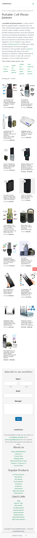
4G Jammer (18, 486)
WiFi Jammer (18, 477)
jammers (30, 49)
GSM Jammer (18, 488)
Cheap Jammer (18, 493)
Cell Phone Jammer (18, 474)
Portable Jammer (18, 508)
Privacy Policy (18, 456)
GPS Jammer (18, 479)
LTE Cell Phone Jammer (5, 69)
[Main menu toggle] (33, 4)
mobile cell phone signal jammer (21, 68)
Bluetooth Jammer (18, 491)
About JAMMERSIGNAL (18, 451)
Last (26, 386)
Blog (18, 501)
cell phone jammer (13, 44)
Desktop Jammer (18, 510)
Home (4, 11)
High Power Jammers (18, 519)
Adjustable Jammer (19, 517)
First (10, 386)
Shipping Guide (18, 458)
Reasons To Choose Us (18, 463)
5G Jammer (18, 484)
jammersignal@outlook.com (14, 439)
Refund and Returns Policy (18, 461)
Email (18, 391)
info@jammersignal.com (18, 437)
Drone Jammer (18, 481)
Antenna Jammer (18, 512)
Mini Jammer (18, 505)
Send (18, 419)
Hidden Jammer (18, 515)
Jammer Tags (18, 503)
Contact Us (18, 454)
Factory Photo (18, 465)
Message (18, 401)
